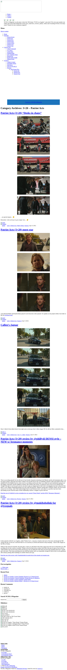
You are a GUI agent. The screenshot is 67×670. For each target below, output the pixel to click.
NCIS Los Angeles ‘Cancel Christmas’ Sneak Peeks (17, 579)
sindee (3, 225)
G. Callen (22, 434)
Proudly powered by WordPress (9, 667)
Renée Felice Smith (12, 57)
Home (5, 34)
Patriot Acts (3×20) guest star (17, 229)
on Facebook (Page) (6, 654)
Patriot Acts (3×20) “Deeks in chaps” (21, 112)
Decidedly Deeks (11, 63)
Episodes (6, 35)
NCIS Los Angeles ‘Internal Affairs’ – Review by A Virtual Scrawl (21, 581)
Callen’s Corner (11, 62)
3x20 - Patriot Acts (12, 225)
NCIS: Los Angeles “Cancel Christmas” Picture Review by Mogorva (22, 578)
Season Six (10, 38)
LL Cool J (9, 50)
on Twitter (4, 652)
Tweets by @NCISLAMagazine (33, 102)
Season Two (10, 44)
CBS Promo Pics (14, 69)
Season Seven (10, 37)
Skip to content (4, 31)
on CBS (3, 659)
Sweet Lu (40, 668)
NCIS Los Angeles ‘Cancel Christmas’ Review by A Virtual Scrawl (21, 576)
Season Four (10, 41)
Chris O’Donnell (11, 49)
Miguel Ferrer (10, 59)
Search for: (3, 599)
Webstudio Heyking (22, 668)
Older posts (4, 567)
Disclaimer (4, 648)
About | (9, 15)
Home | (9, 14)
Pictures (9, 68)
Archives (6, 60)
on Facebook (4, 662)
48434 (5, 575)
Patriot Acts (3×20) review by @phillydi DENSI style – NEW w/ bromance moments (31, 440)
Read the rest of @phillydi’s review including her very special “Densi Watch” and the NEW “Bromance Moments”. (30, 493)
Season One (10, 46)
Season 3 (27, 225)
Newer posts (5, 569)
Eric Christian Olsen (12, 54)
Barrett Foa (10, 56)
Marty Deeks (20, 225)
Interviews (10, 65)
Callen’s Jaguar (9, 324)
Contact (9, 17)
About (3, 646)
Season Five (10, 40)
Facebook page (9, 315)
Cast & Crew (7, 47)
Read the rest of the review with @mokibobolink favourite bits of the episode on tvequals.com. (25, 555)
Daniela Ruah (10, 53)
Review (19, 499)
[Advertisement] (33, 87)
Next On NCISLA (12, 66)
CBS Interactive (5, 664)
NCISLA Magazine (10, 665)
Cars (18, 434)
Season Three (10, 43)
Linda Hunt (10, 51)
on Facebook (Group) (7, 655)
